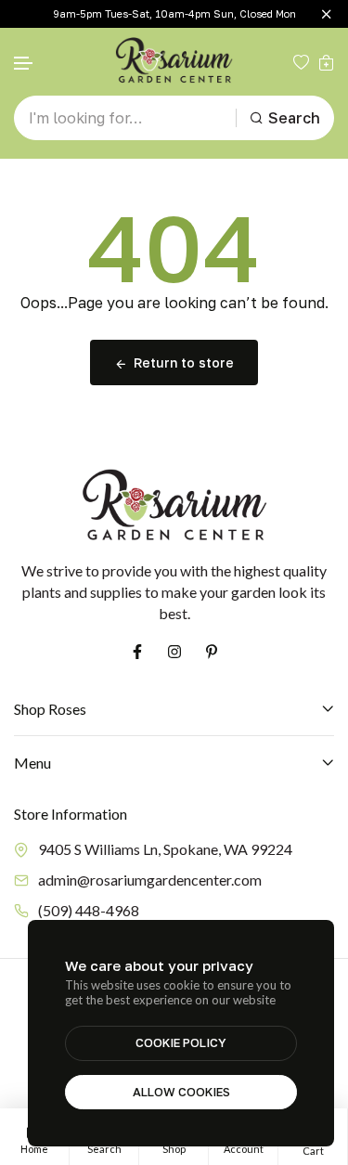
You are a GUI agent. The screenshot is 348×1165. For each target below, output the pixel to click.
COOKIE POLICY (180, 1042)
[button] (24, 64)
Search (294, 118)
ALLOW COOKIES (181, 1091)
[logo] (174, 61)
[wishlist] (301, 62)
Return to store (184, 362)
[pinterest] (211, 651)
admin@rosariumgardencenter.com (150, 879)
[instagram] (174, 651)
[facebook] (137, 651)
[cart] (326, 62)
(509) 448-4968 (88, 910)
